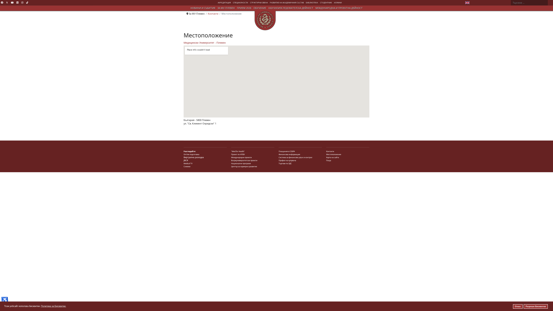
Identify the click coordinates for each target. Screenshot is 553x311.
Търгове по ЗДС (285, 163)
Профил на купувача (287, 160)
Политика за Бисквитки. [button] (53, 306)
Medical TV (188, 163)
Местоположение (333, 154)
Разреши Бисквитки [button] (536, 306)
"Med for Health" (238, 151)
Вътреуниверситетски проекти (244, 160)
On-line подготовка (191, 154)
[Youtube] (12, 2)
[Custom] (27, 2)
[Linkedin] (17, 2)
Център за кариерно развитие (244, 166)
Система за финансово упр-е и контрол (295, 157)
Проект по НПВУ (238, 154)
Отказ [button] (518, 306)
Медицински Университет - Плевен (205, 42)
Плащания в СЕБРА (287, 151)
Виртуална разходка (194, 157)
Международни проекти (241, 157)
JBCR (186, 160)
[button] (224, 2)
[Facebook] (2, 2)
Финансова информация (289, 154)
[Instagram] (22, 2)
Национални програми (241, 163)
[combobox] (529, 2)
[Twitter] (7, 2)
